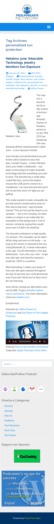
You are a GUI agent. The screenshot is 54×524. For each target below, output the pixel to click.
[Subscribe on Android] (14, 389)
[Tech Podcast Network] (27, 12)
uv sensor (42, 85)
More (44, 350)
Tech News (10, 435)
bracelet (38, 76)
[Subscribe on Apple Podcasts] (5, 389)
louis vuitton (39, 79)
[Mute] (39, 341)
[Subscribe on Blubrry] (23, 389)
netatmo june (20, 82)
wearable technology (15, 88)
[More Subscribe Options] (41, 389)
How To (8, 416)
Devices (8, 406)
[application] (27, 332)
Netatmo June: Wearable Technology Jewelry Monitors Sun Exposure (24, 62)
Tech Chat (9, 430)
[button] (27, 332)
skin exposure (22, 85)
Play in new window (25, 347)
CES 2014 (35, 73)
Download (42, 347)
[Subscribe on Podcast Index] (32, 389)
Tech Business (11, 425)
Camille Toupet (12, 79)
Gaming (8, 411)
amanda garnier (26, 76)
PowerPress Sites (32, 518)
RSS (37, 350)
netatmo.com (22, 297)
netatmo (9, 82)
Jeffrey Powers (37, 88)
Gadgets (10, 76)
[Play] (9, 341)
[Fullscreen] (44, 341)
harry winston (26, 79)
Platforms (9, 420)
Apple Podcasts (25, 350)
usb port (33, 85)
